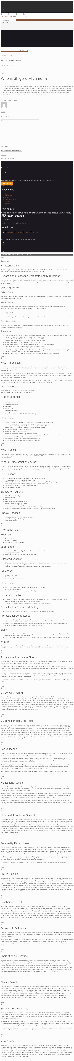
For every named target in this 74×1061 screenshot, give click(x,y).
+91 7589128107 (7, 216)
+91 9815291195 (18, 216)
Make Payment (5, 22)
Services (7, 197)
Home (6, 194)
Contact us (8, 201)
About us (7, 203)
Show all (3, 73)
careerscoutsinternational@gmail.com (12, 254)
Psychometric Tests (10, 199)
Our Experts (8, 195)
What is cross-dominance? (11, 151)
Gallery (7, 205)
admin (3, 112)
